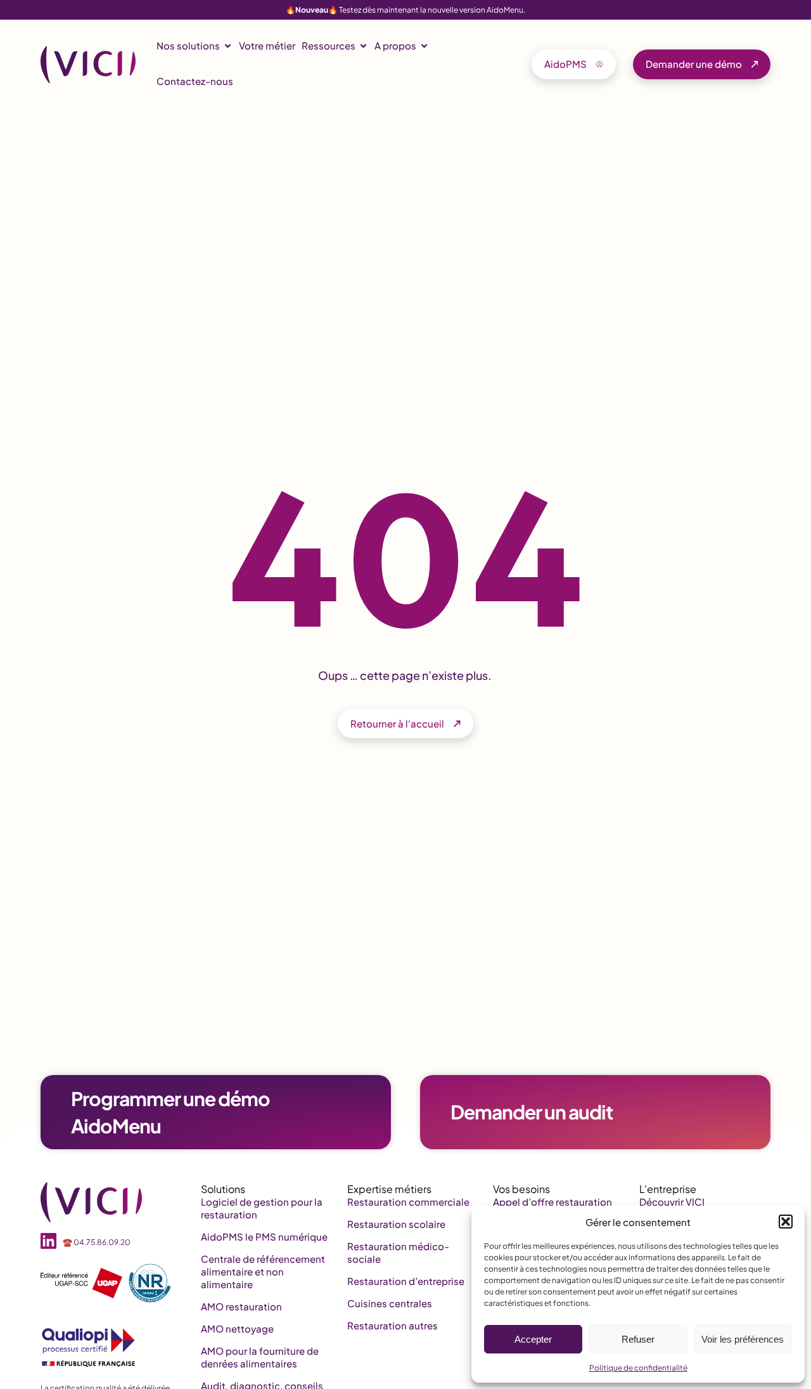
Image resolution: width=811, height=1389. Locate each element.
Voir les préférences (742, 1339)
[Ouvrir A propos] (424, 46)
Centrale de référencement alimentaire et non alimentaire (263, 1271)
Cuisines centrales (389, 1303)
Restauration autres (392, 1325)
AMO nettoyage (237, 1328)
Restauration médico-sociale (398, 1252)
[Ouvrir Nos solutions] (228, 46)
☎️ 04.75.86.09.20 (97, 1242)
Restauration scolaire (396, 1224)
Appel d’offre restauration (552, 1202)
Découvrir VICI (672, 1202)
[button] (785, 1221)
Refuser (638, 1339)
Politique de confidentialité (638, 1368)
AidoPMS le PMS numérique (264, 1236)
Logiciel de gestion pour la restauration (261, 1208)
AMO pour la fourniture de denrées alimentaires (260, 1357)
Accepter (533, 1339)
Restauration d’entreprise (405, 1281)
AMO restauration (241, 1306)
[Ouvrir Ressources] (363, 46)
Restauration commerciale (408, 1202)
